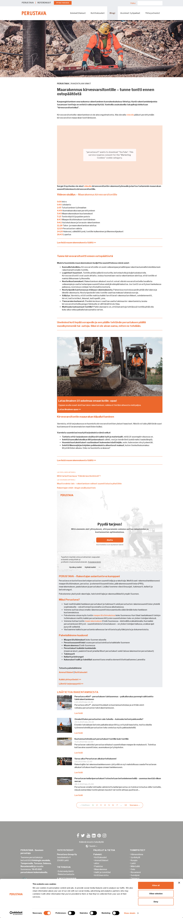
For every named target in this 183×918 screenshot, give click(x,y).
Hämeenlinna (137, 854)
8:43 (59, 219)
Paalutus (98, 866)
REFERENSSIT (44, 2)
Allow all (156, 885)
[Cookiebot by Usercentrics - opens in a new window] (16, 913)
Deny (156, 902)
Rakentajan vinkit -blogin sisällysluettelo (76, 488)
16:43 (60, 234)
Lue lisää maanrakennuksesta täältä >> (76, 242)
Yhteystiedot (152, 13)
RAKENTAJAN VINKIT (81, 83)
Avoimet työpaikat (130, 13)
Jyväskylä (135, 857)
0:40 (59, 204)
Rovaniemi (136, 872)
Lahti (133, 863)
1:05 (59, 207)
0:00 (59, 202)
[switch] (71, 913)
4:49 (59, 210)
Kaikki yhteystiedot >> (70, 679)
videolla (130, 115)
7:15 (59, 216)
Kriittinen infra (101, 875)
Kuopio (134, 860)
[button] (91, 846)
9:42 (59, 222)
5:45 (59, 213)
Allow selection (156, 894)
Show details (129, 913)
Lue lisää (78, 713)
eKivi (96, 863)
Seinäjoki (135, 875)
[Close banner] (179, 883)
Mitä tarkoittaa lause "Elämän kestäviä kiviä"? (79, 476)
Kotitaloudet (98, 13)
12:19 (59, 228)
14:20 (60, 231)
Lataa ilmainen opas (68, 409)
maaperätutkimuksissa (104, 615)
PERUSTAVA (28, 2)
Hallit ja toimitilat (102, 872)
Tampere (135, 878)
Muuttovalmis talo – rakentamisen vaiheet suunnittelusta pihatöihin (89, 483)
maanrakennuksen (93, 621)
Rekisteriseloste (66, 874)
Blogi (112, 13)
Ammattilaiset (78, 13)
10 (126, 805)
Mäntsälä (135, 866)
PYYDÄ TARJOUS (62, 3)
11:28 (59, 225)
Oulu (133, 869)
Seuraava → (135, 805)
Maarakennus (100, 869)
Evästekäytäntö (66, 871)
